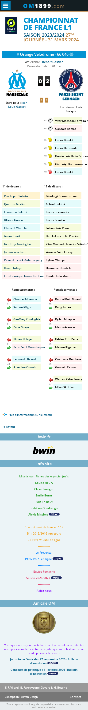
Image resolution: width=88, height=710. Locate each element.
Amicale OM (44, 603)
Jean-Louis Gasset (18, 105)
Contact (75, 697)
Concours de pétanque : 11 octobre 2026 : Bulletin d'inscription (44, 672)
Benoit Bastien (52, 62)
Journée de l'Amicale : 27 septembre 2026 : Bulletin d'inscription (44, 661)
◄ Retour (8, 427)
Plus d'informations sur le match (30, 415)
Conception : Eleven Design (21, 696)
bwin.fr (44, 437)
